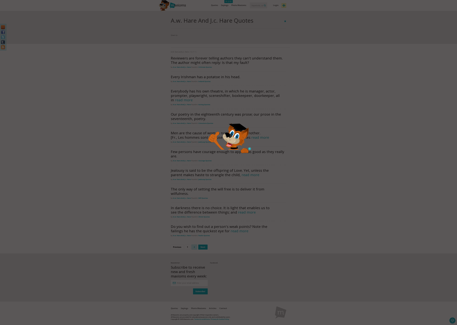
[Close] (249, 148)
